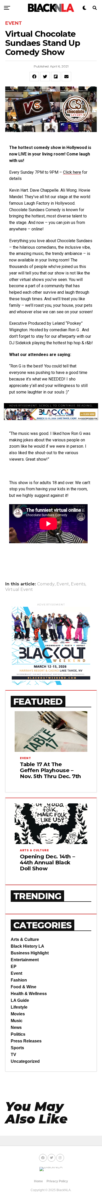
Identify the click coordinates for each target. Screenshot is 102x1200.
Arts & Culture (25, 939)
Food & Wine (23, 987)
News (16, 1027)
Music (16, 1020)
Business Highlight (30, 953)
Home (38, 1181)
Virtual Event (19, 590)
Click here (72, 172)
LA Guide (20, 1000)
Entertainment (25, 960)
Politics (18, 1034)
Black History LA (27, 946)
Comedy (46, 584)
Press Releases (26, 1041)
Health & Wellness (29, 993)
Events (78, 584)
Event (62, 584)
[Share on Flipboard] (55, 76)
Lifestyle (19, 1007)
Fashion (19, 980)
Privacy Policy (57, 1181)
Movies (18, 1014)
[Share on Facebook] (34, 76)
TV (13, 1054)
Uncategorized (25, 1061)
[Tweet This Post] (45, 76)
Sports (17, 1048)
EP (13, 966)
